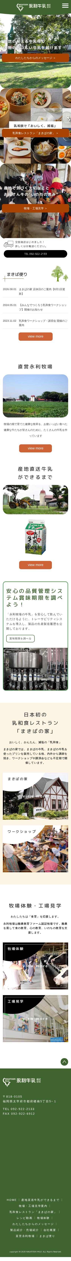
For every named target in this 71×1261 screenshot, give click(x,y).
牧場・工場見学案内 (33, 1205)
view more (35, 336)
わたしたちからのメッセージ (33, 1223)
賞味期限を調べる (20, 638)
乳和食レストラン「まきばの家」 (33, 1211)
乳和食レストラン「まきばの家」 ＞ (35, 133)
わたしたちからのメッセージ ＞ (35, 57)
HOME (12, 1199)
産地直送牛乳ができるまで (40, 1199)
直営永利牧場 (25, 1235)
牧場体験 (43, 1217)
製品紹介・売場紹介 (24, 1229)
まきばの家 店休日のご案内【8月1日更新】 (42, 291)
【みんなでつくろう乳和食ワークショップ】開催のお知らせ (43, 307)
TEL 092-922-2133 (35, 254)
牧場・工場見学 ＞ (35, 208)
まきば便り (47, 1235)
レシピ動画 (25, 1217)
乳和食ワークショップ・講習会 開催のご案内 (43, 323)
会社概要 (50, 1229)
